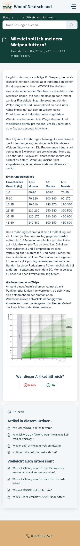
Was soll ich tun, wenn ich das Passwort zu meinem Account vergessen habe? (38, 470)
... (18, 17)
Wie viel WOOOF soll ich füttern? (32, 428)
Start (6, 17)
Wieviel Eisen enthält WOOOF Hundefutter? (39, 497)
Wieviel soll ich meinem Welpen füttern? (37, 445)
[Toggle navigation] (73, 6)
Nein (32, 385)
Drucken (18, 412)
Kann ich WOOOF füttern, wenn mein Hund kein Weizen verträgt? (41, 437)
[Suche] (72, 24)
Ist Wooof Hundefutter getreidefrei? (35, 452)
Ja (53, 385)
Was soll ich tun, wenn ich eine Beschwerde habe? (39, 481)
